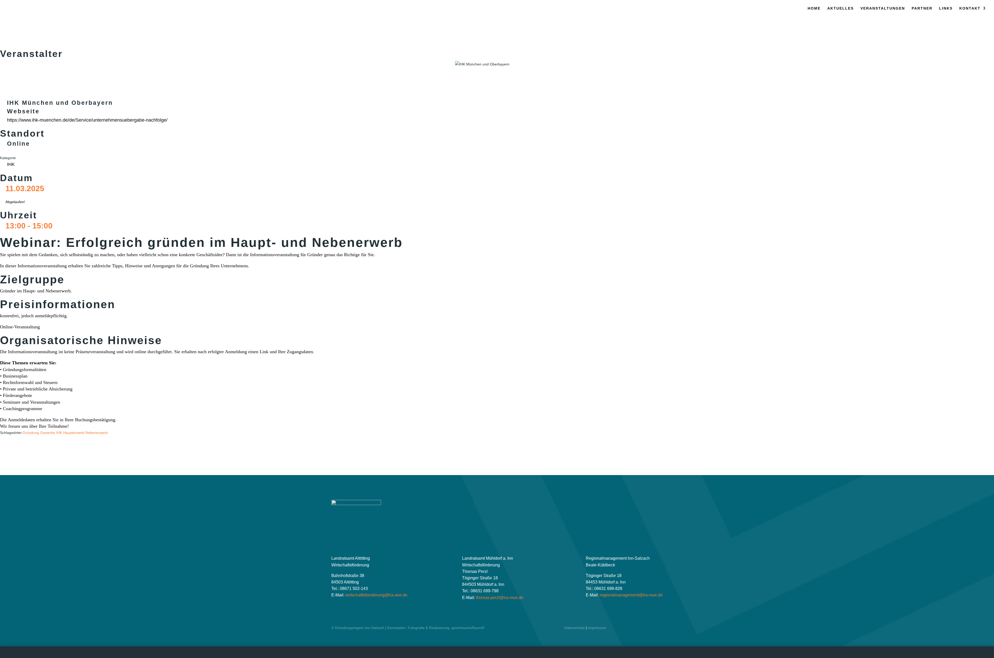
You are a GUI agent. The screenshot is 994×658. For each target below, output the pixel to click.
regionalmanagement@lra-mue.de (631, 595)
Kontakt (970, 8)
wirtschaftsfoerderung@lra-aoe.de (376, 595)
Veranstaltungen (882, 8)
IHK (11, 164)
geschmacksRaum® (467, 628)
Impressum (597, 628)
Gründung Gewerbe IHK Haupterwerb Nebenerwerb (65, 433)
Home (814, 8)
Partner (922, 8)
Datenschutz (574, 628)
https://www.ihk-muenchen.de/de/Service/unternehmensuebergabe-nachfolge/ (87, 120)
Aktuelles (840, 8)
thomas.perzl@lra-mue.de (499, 597)
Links (946, 8)
